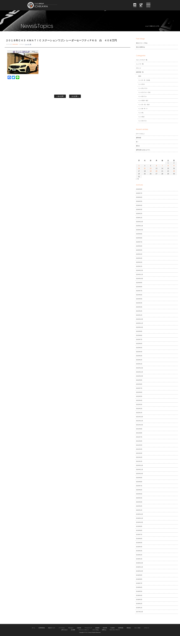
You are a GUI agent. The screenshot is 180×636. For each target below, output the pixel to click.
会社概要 (73, 629)
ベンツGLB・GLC (143, 100)
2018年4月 (139, 595)
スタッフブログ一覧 (141, 60)
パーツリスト (62, 627)
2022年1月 (139, 412)
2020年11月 (139, 469)
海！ (137, 142)
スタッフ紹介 (137, 627)
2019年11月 (139, 518)
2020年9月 (139, 477)
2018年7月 (139, 583)
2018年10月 (139, 571)
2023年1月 (139, 364)
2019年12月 (139, 514)
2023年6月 (139, 343)
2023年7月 (139, 339)
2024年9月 (139, 282)
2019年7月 (139, 534)
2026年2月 (139, 213)
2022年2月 (139, 408)
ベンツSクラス (142, 121)
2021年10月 (139, 425)
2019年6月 (139, 538)
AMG (139, 76)
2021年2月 (139, 457)
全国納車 (97, 627)
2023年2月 (139, 360)
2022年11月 (139, 372)
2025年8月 (139, 238)
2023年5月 (139, 347)
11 (145, 168)
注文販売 (112, 627)
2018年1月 (139, 607)
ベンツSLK (141, 117)
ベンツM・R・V (142, 108)
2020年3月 (139, 502)
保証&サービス (51, 627)
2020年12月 (139, 465)
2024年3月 (139, 307)
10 (139, 168)
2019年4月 (139, 546)
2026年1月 (139, 217)
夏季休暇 (138, 137)
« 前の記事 (60, 96)
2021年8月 (139, 433)
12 (150, 168)
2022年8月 (139, 384)
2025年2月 (139, 262)
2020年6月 (139, 490)
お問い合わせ (64, 629)
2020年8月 (139, 481)
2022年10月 (139, 376)
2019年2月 (139, 555)
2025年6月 (139, 246)
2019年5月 (139, 542)
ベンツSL (141, 112)
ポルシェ (138, 68)
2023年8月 (139, 335)
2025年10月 (139, 230)
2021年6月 (139, 441)
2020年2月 (139, 506)
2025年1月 (139, 266)
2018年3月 (139, 599)
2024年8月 (139, 286)
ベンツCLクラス (142, 88)
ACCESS (141, 6)
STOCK (134, 6)
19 (150, 171)
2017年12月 (139, 611)
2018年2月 (139, 603)
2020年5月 (139, 494)
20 (156, 171)
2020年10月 (139, 473)
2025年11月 (139, 225)
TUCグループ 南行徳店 (53, 5)
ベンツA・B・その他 (144, 80)
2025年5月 (139, 250)
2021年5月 (139, 445)
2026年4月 (139, 205)
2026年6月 (139, 197)
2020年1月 (139, 510)
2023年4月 (139, 351)
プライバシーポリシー (84, 629)
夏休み (138, 146)
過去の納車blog (140, 47)
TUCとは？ (70, 627)
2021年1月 (139, 461)
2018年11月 (139, 567)
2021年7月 (139, 437)
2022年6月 (139, 392)
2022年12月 (139, 368)
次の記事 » (75, 96)
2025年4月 (139, 254)
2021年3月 (139, 453)
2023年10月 (139, 327)
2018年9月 (139, 575)
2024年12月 (139, 270)
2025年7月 (139, 242)
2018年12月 (139, 563)
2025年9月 (139, 234)
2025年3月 (139, 258)
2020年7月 (139, 486)
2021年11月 (139, 420)
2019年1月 (139, 559)
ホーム (33, 627)
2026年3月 (139, 209)
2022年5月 (139, 396)
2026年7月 (139, 193)
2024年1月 (139, 315)
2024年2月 (139, 311)
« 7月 (137, 179)
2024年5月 (139, 299)
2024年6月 (139, 295)
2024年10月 (139, 278)
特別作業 (105, 627)
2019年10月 (139, 522)
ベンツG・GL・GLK (144, 104)
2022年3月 (139, 404)
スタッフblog (95, 629)
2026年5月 (139, 201)
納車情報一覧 (140, 72)
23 (174, 171)
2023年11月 (139, 323)
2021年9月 (139, 429)
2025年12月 (139, 221)
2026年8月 (139, 189)
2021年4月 (139, 449)
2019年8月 (139, 530)
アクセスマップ (88, 627)
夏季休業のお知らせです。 (143, 150)
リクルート (146, 627)
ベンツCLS (141, 84)
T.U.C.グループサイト (115, 629)
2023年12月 (139, 319)
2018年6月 (139, 587)
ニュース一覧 (28, 44)
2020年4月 (139, 498)
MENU (148, 5)
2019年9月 (139, 526)
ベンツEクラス (142, 96)
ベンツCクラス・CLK (144, 92)
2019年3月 (139, 551)
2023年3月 (139, 355)
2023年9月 (139, 331)
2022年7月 (139, 388)
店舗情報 (79, 627)
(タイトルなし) (140, 133)
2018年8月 (139, 579)
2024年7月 (139, 290)
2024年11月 (139, 274)
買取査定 (129, 627)
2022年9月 (139, 380)
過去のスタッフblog (141, 43)
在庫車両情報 (41, 627)
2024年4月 (139, 303)
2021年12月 (139, 416)
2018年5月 (139, 591)
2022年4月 (139, 400)
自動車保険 (120, 627)
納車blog (104, 629)
